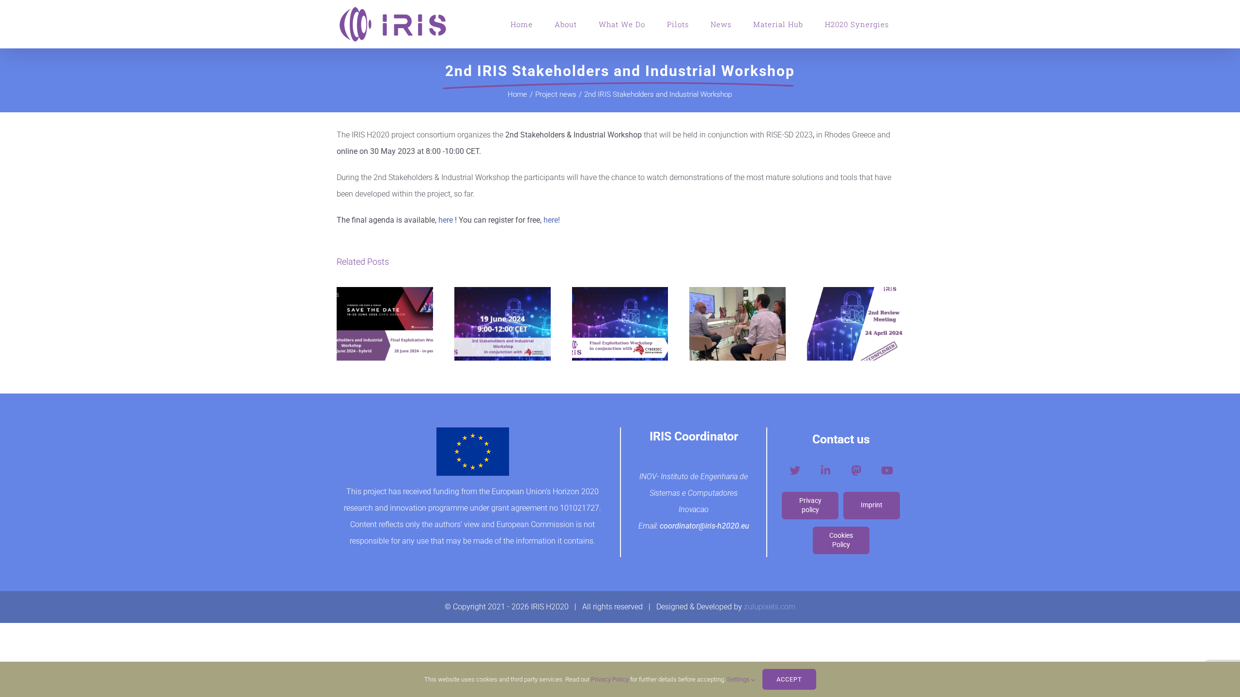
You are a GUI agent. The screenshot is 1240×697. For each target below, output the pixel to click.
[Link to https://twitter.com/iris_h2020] (795, 470)
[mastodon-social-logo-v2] (856, 467)
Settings (739, 679)
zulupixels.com (769, 606)
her (548, 220)
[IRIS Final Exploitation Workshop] (620, 324)
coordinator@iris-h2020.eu (704, 525)
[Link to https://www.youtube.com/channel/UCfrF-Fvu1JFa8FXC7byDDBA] (887, 470)
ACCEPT (789, 679)
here (445, 220)
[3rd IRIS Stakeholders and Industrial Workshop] (502, 324)
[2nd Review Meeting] (855, 324)
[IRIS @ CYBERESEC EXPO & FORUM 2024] (385, 324)
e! (557, 220)
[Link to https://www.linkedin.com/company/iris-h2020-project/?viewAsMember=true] (825, 470)
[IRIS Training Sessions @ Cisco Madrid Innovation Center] (737, 324)
